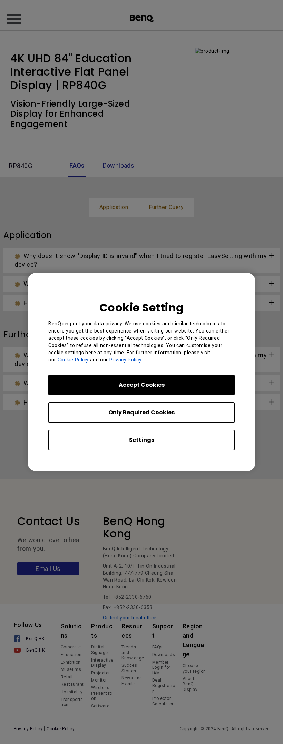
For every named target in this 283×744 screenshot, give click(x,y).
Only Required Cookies (141, 412)
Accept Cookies (142, 385)
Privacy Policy (125, 360)
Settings (141, 440)
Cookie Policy (73, 360)
